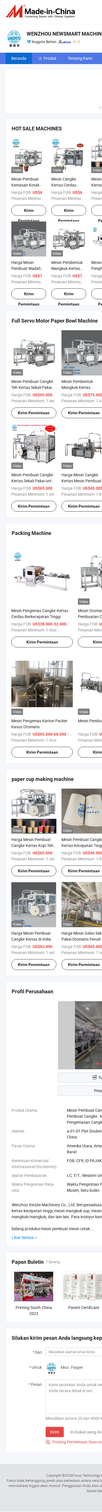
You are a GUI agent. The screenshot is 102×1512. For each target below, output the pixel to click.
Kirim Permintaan (28, 212)
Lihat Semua (23, 1237)
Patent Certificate (83, 1307)
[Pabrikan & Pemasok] (41, 11)
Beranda (18, 58)
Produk (50, 58)
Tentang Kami (80, 58)
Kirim (54, 1432)
